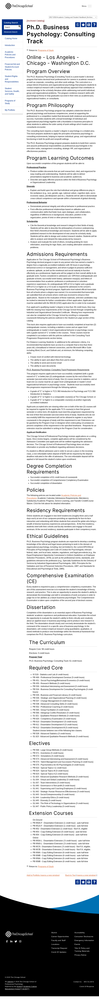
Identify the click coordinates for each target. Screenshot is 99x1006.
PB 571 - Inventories (41, 753)
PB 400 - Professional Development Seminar (52, 677)
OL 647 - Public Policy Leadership (47, 806)
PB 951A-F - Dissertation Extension (48, 826)
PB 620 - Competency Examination (48, 719)
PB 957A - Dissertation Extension (47, 847)
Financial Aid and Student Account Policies (12, 67)
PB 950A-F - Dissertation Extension (48, 823)
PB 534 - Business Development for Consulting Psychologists (59, 689)
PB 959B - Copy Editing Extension (47, 861)
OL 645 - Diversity (40, 800)
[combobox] (73, 17)
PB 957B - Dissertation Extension (47, 849)
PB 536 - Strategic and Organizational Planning (53, 698)
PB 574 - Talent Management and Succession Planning (56, 762)
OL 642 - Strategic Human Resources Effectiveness (55, 792)
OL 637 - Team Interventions (45, 783)
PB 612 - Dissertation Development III (49, 728)
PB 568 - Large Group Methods (46, 750)
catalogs (10, 982)
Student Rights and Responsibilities (12, 79)
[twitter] (16, 941)
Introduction (10, 45)
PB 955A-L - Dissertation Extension (48, 841)
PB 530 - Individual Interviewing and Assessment (53, 686)
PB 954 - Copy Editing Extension (47, 835)
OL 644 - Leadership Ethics (44, 797)
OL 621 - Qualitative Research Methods (49, 716)
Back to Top (70, 875)
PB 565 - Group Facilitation (44, 710)
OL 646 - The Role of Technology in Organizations (54, 803)
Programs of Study (10, 102)
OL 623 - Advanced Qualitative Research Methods (54, 736)
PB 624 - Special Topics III (44, 771)
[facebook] (7, 941)
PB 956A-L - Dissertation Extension (48, 844)
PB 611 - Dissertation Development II (48, 725)
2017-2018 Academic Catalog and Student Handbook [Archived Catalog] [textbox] (73, 17)
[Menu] (90, 6)
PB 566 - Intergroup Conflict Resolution (49, 713)
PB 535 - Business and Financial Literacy (50, 695)
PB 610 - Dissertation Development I (48, 722)
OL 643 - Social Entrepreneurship (47, 794)
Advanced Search (10, 32)
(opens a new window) (86, 875)
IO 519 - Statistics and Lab (44, 674)
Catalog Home (11, 38)
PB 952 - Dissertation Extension (46, 829)
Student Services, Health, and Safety (12, 91)
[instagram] (20, 941)
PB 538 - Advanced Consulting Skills (48, 704)
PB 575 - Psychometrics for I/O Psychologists (52, 765)
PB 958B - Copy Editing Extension (47, 855)
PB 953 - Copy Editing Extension (47, 832)
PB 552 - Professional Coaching (46, 707)
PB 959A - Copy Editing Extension (47, 858)
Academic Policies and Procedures (10, 54)
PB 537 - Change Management (46, 701)
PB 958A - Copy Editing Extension (47, 853)
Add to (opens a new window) (43, 875)
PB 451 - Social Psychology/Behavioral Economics (54, 680)
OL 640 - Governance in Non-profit (47, 786)
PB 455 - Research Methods (45, 683)
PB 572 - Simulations (42, 756)
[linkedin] (12, 941)
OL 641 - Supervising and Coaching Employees (53, 788)
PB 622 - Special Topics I (43, 768)
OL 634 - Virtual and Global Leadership (49, 780)
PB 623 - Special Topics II (44, 774)
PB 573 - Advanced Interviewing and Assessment (54, 759)
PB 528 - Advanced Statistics (45, 734)
